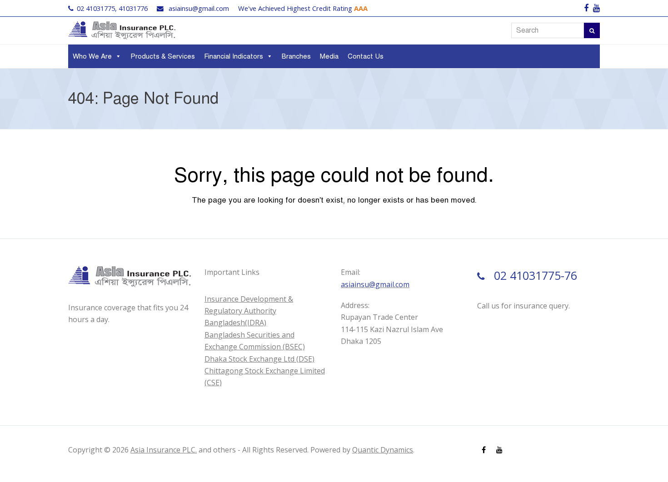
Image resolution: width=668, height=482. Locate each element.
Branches (296, 56)
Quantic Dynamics (382, 450)
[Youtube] (596, 8)
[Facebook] (586, 8)
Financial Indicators (233, 56)
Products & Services (162, 56)
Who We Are (92, 56)
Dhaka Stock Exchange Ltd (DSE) (259, 359)
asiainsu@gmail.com (199, 8)
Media (329, 56)
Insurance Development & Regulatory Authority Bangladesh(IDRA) (248, 311)
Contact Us (366, 56)
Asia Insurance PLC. (163, 450)
